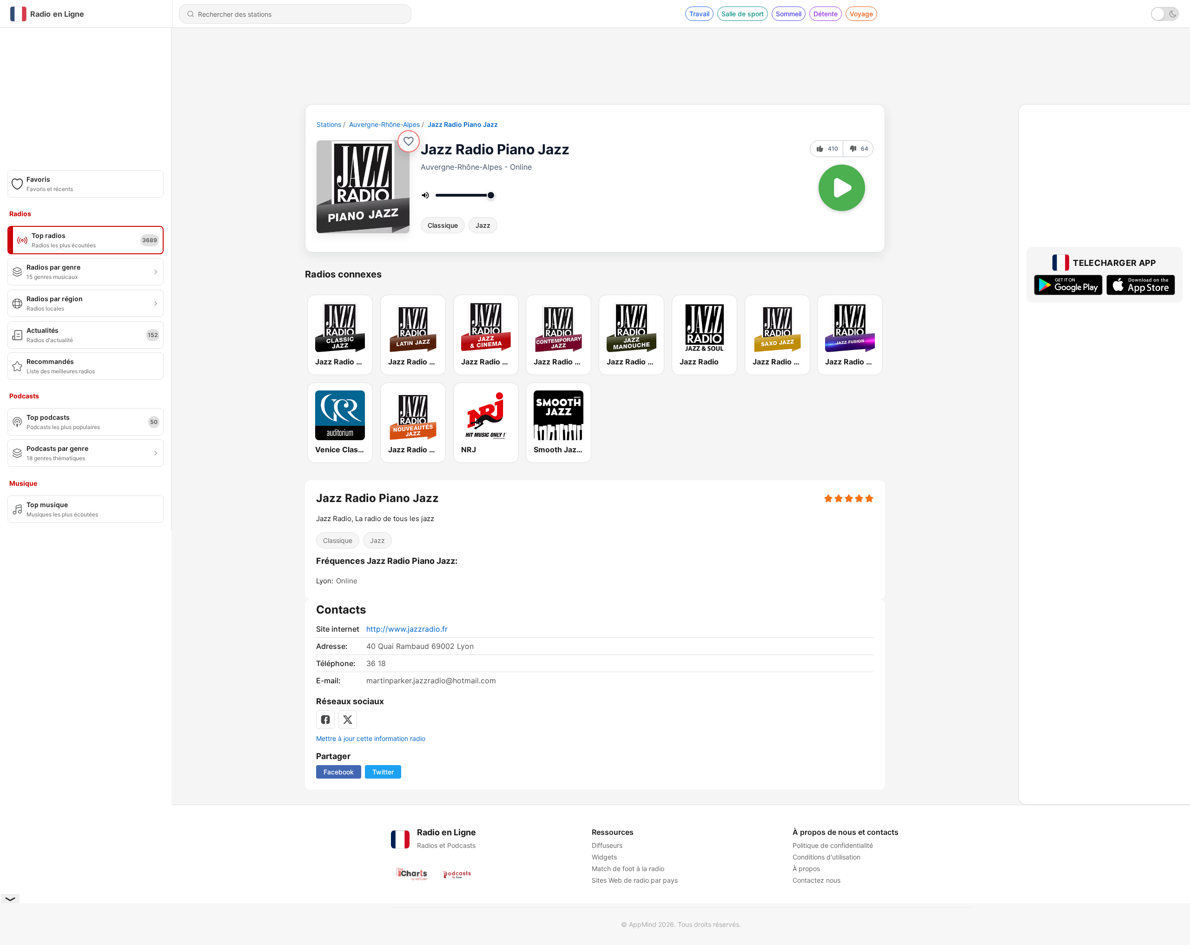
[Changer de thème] (1165, 14)
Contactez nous (816, 880)
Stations (329, 124)
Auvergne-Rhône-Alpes (384, 124)
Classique (443, 225)
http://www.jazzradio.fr (407, 629)
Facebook (339, 772)
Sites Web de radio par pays (635, 880)
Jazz (483, 225)
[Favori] (408, 141)
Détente (825, 14)
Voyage (861, 14)
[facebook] (325, 719)
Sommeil (788, 14)
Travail (699, 14)
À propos (806, 868)
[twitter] (347, 719)
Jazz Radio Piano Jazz (463, 124)
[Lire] (842, 188)
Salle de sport (742, 14)
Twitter (383, 772)
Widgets (604, 857)
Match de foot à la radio (628, 868)
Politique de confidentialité (833, 845)
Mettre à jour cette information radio (370, 738)
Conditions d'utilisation (826, 857)
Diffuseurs (607, 845)
